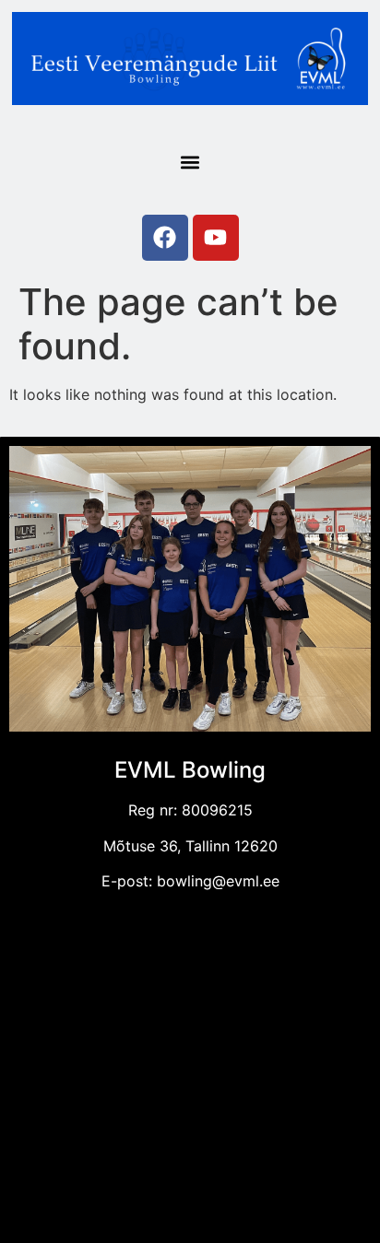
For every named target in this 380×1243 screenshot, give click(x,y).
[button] (189, 162)
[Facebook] (165, 238)
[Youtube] (216, 238)
